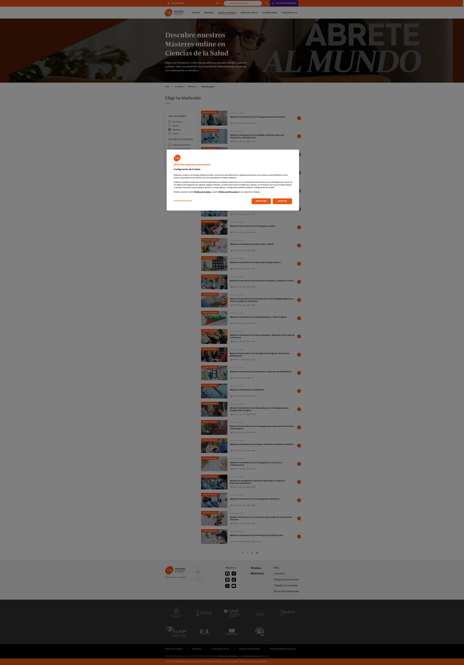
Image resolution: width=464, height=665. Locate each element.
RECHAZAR (261, 201)
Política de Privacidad (228, 192)
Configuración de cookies (183, 200)
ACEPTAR (282, 201)
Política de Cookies (202, 192)
